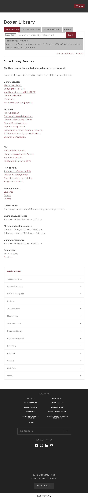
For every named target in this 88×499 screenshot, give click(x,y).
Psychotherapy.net (15, 338)
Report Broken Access (15, 123)
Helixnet (30, 398)
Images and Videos (13, 181)
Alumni (7, 198)
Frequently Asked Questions (18, 116)
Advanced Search (65, 53)
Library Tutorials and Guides (18, 119)
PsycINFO (11, 346)
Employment (57, 398)
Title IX (31, 422)
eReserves (9, 99)
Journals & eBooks (30, 29)
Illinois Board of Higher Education (57, 417)
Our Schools (26, 431)
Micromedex (12, 316)
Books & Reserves (52, 29)
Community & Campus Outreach (31, 417)
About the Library (13, 85)
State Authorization (57, 412)
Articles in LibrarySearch (16, 174)
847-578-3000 (44, 485)
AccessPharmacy (15, 286)
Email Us (8, 257)
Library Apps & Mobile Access (19, 154)
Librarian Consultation (15, 137)
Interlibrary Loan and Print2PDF (20, 92)
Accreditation (57, 407)
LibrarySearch (12, 29)
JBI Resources (13, 309)
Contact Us (31, 412)
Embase (10, 301)
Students (8, 192)
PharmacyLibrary (14, 331)
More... (10, 376)
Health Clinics (57, 403)
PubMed (68, 29)
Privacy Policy (30, 407)
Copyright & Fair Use (14, 89)
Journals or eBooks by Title (17, 171)
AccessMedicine (14, 279)
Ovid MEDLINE (14, 323)
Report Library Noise (14, 126)
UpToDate (11, 368)
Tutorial (79, 53)
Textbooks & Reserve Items (17, 161)
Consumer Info (30, 403)
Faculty (7, 195)
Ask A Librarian (11, 113)
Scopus (10, 361)
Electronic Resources (14, 150)
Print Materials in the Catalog (18, 178)
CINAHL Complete (15, 294)
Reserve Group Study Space (18, 102)
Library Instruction (13, 95)
